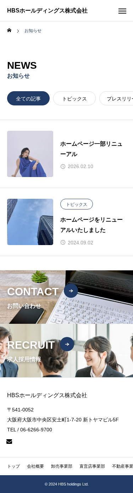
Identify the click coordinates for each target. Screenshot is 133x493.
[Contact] (9, 441)
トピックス (74, 99)
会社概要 (35, 466)
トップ (13, 466)
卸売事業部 (61, 466)
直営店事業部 (92, 466)
